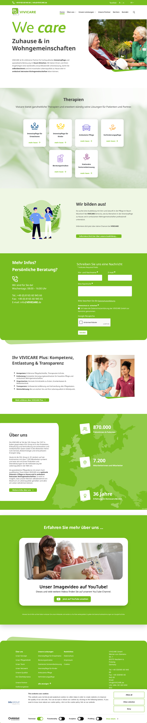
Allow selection (129, 702)
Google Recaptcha (86, 316)
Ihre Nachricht (84, 284)
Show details (110, 719)
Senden (82, 332)
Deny (129, 709)
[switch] (62, 718)
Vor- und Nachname (87, 272)
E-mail (111, 272)
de (131, 2)
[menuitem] (35, 142)
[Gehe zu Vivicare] (24, 12)
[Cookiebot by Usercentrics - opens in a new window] (14, 718)
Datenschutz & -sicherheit (87, 306)
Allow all (129, 695)
